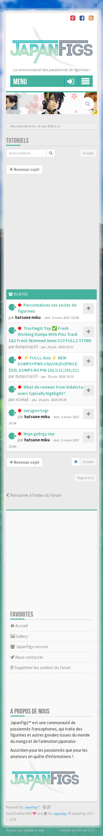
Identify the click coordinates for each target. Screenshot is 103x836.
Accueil (21, 625)
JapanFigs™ (32, 807)
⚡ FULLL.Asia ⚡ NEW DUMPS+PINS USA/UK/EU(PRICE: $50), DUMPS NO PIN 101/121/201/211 (44, 364)
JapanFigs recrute (31, 646)
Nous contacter (28, 657)
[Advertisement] (51, 234)
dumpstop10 (26, 346)
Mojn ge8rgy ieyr (39, 433)
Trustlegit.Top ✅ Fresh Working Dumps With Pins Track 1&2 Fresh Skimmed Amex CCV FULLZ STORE (50, 334)
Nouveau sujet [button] (26, 169)
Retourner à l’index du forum (35, 495)
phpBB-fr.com (34, 830)
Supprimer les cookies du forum (42, 667)
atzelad (21, 399)
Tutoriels (17, 141)
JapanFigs (60, 814)
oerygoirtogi (35, 410)
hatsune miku (28, 317)
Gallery (21, 636)
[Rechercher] (51, 153)
